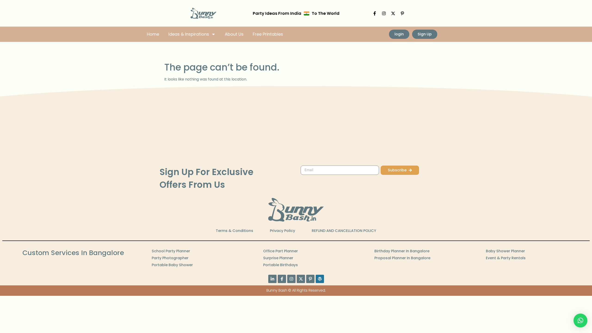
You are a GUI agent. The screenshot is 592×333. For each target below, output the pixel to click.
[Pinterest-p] (402, 13)
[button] (580, 320)
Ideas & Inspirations (188, 34)
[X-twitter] (393, 13)
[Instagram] (384, 13)
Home (153, 34)
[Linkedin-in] (272, 279)
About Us (234, 34)
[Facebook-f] (374, 13)
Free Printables (268, 34)
